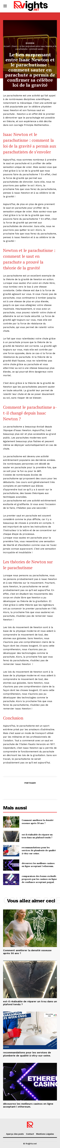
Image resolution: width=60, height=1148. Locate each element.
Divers (30, 43)
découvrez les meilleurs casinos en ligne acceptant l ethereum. (38, 865)
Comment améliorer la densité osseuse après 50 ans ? (37, 822)
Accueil (7, 46)
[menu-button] (5, 6)
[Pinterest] (30, 790)
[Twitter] (23, 790)
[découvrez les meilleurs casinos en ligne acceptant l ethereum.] (11, 865)
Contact (30, 1134)
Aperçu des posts (15, 1134)
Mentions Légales (45, 1134)
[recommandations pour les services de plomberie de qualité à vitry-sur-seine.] (11, 850)
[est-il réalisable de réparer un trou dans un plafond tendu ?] (11, 836)
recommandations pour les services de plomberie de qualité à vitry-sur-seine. (39, 850)
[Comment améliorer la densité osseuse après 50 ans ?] (11, 822)
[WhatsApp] (37, 790)
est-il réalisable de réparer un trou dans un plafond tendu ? (37, 836)
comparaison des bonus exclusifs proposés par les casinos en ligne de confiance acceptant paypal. (39, 879)
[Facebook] (16, 790)
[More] (44, 790)
